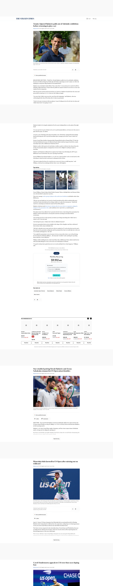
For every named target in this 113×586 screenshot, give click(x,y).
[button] (88, 18)
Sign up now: (35, 28)
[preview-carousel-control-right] (78, 180)
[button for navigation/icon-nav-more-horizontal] (78, 70)
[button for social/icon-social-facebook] (75, 70)
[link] (25, 18)
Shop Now (26, 342)
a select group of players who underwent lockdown (54, 196)
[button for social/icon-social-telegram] (72, 70)
